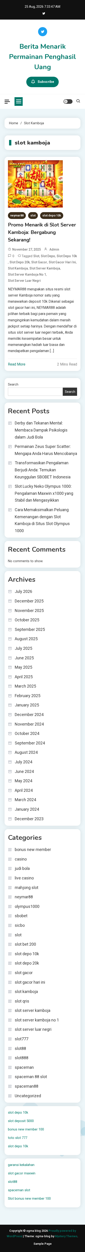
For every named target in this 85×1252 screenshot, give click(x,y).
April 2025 (24, 676)
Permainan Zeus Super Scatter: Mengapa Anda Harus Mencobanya (46, 450)
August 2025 (26, 638)
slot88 (20, 1048)
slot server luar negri (24, 280)
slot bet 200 (25, 944)
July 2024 (23, 761)
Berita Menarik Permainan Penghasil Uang (42, 57)
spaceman (24, 1067)
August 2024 (26, 752)
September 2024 (30, 743)
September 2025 (30, 629)
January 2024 (27, 809)
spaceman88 (26, 1086)
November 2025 (29, 610)
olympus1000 (27, 906)
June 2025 (24, 657)
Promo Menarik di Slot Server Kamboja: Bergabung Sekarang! (42, 232)
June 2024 (24, 771)
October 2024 (27, 733)
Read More (16, 364)
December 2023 (29, 818)
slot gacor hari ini (62, 262)
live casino (24, 878)
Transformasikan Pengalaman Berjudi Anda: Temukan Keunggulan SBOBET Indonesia (42, 469)
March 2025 (25, 686)
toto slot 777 (17, 1138)
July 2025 (23, 648)
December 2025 (29, 601)
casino (21, 859)
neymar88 (17, 215)
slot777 (21, 1038)
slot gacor (39, 262)
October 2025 (27, 619)
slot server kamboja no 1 (27, 274)
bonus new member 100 (26, 1129)
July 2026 (23, 591)
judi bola (22, 868)
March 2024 (25, 799)
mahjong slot (26, 887)
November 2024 (29, 724)
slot (33, 215)
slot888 (21, 1057)
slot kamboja (18, 268)
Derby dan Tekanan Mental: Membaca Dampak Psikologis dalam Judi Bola (41, 430)
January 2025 (27, 705)
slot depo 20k (20, 262)
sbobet (21, 915)
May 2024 (23, 780)
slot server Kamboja (44, 268)
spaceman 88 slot (31, 1076)
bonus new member (33, 849)
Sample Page (43, 1243)
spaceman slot (19, 1190)
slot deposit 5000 (21, 1121)
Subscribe (46, 82)
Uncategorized (28, 1095)
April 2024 (24, 790)
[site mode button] (68, 101)
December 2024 (29, 714)
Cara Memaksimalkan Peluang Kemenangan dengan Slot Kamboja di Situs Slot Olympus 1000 (42, 520)
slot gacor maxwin (21, 1173)
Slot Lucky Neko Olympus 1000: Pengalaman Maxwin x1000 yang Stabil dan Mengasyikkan (44, 493)
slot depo (48, 256)
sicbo (20, 925)
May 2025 (23, 667)
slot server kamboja (32, 1010)
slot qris (22, 1001)
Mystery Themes (66, 1236)
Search (13, 384)
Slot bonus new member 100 (29, 1198)
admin (54, 249)
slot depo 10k (51, 215)
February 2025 (27, 695)
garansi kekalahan (21, 1165)
